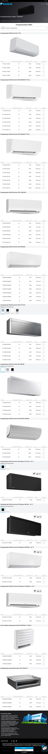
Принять (24, 747)
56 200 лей (38, 402)
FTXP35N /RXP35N (6, 230)
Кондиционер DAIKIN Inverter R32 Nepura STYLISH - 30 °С (17, 461)
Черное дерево (17, 313)
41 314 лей (38, 702)
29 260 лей (38, 223)
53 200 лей (38, 344)
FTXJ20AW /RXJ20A (6, 402)
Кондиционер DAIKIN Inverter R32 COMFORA (13, 192)
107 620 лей (37, 456)
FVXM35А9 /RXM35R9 (7, 659)
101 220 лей (37, 453)
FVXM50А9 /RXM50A (6, 663)
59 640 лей (38, 617)
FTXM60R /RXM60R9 (6, 296)
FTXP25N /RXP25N (6, 227)
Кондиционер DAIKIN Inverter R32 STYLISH (12, 305)
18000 (30, 71)
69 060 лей (38, 292)
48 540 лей (38, 129)
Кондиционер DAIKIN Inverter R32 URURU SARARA (14, 418)
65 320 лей (38, 352)
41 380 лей (38, 281)
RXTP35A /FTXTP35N (6, 620)
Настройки (24, 752)
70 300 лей (38, 499)
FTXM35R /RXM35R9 (6, 285)
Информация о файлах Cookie (38, 745)
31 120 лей (38, 227)
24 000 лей (38, 75)
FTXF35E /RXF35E (6, 172)
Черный (12, 371)
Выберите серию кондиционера (9, 28)
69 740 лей (38, 242)
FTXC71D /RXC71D (6, 129)
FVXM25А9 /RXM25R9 (7, 656)
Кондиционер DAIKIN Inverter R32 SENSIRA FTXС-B (15, 79)
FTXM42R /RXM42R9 (6, 289)
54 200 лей (38, 234)
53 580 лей (38, 659)
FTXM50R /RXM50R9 (6, 292)
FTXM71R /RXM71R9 (6, 300)
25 (18, 63)
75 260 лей (38, 296)
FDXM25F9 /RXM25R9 (7, 699)
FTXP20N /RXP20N (6, 223)
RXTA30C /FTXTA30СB (7, 499)
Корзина (44, 4)
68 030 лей (38, 706)
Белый (12, 313)
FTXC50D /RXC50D (6, 122)
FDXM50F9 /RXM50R (6, 706)
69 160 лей (38, 410)
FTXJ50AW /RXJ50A (6, 414)
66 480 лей (38, 578)
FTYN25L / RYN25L (6, 63)
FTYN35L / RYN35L (6, 67)
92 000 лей (38, 449)
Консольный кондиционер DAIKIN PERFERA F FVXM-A (15, 625)
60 (18, 75)
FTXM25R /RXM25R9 (6, 281)
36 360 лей (38, 125)
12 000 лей (38, 63)
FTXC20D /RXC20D (6, 110)
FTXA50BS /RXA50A (6, 359)
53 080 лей (38, 184)
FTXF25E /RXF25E (6, 168)
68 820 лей (38, 187)
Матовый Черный (8, 313)
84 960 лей (38, 359)
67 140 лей (38, 620)
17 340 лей (38, 110)
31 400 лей (38, 122)
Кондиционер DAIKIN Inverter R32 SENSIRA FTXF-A (15, 134)
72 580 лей (38, 581)
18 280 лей (38, 114)
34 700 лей (38, 176)
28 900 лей (38, 172)
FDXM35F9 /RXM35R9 (7, 702)
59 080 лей (38, 289)
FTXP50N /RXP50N (6, 234)
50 (18, 71)
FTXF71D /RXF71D (6, 187)
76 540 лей (38, 542)
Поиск (42, 4)
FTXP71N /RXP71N (6, 242)
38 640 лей (38, 277)
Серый (3, 313)
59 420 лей (38, 406)
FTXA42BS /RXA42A (6, 355)
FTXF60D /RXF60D (6, 184)
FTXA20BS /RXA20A (6, 344)
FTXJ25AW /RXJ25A (6, 406)
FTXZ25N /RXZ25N (6, 449)
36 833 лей (38, 699)
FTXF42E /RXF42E (6, 176)
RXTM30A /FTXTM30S (7, 578)
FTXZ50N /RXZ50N (6, 456)
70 (19, 129)
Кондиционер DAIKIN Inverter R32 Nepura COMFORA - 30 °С (17, 586)
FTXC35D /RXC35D (6, 118)
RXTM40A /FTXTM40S (7, 581)
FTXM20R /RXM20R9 (6, 277)
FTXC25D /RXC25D (6, 114)
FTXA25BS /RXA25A (6, 348)
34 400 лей (38, 230)
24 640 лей (38, 165)
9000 (30, 63)
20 (19, 110)
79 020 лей (38, 663)
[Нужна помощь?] (45, 748)
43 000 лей (38, 180)
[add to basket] (43, 64)
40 (18, 176)
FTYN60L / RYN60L (6, 75)
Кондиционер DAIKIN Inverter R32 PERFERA (12, 246)
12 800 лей (38, 67)
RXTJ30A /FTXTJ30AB (7, 542)
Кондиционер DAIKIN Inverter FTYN (10, 33)
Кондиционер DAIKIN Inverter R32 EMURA (12, 364)
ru (46, 0)
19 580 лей (38, 118)
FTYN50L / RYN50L (6, 71)
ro (44, 0)
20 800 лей (38, 71)
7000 (30, 110)
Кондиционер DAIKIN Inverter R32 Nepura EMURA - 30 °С (16, 504)
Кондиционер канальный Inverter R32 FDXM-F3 (14, 668)
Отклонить (24, 750)
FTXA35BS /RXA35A (6, 352)
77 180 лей (38, 355)
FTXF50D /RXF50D (6, 180)
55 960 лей (38, 348)
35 (18, 67)
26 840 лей (38, 168)
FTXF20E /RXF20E (6, 165)
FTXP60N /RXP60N (6, 238)
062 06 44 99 (5, 0)
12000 (30, 67)
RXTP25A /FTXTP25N (6, 617)
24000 (30, 75)
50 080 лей (38, 656)
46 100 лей (38, 285)
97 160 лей (38, 300)
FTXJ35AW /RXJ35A (6, 410)
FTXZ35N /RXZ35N (6, 453)
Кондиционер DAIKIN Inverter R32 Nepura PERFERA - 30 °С (17, 547)
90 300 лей (38, 414)
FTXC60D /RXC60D (6, 125)
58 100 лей (38, 238)
